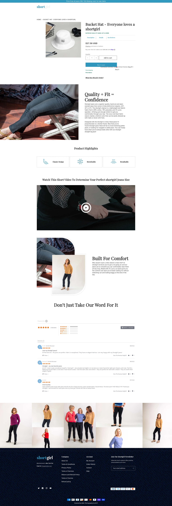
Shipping (88, 46)
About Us (65, 461)
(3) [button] (67, 326)
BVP (96, 503)
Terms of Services (68, 471)
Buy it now (101, 65)
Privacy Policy (66, 468)
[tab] (41, 341)
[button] (126, 7)
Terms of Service (67, 478)
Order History (90, 464)
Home (39, 19)
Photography (89, 503)
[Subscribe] (133, 468)
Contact (89, 468)
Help (87, 471)
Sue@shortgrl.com (47, 466)
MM (83, 503)
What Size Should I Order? (94, 78)
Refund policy (66, 482)
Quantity (88, 54)
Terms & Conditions (68, 464)
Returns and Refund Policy (71, 475)
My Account (90, 461)
